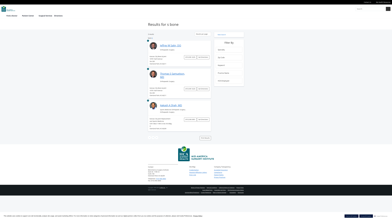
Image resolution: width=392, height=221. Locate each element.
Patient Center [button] (28, 16)
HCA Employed (223, 81)
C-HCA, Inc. (162, 187)
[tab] (229, 49)
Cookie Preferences (206, 192)
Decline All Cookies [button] (351, 216)
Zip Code (221, 57)
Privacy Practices (219, 177)
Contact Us (367, 2)
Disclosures (241, 192)
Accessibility (233, 192)
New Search (222, 35)
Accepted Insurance (221, 170)
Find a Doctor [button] (12, 16)
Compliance (218, 172)
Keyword (221, 65)
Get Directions (203, 57)
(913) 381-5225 (190, 57)
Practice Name (223, 73)
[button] (381, 216)
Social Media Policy (207, 190)
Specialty (221, 50)
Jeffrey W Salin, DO (170, 45)
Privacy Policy (197, 216)
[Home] (3, 16)
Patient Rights (219, 175)
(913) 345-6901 (190, 119)
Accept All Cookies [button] (366, 216)
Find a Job (192, 175)
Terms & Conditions (212, 187)
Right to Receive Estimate (219, 192)
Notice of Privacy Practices (198, 187)
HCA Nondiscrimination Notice (236, 190)
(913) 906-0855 (161, 179)
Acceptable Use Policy (220, 190)
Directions (58, 16)
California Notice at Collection (227, 187)
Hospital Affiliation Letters (198, 172)
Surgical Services (45, 16)
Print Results (205, 138)
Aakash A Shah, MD (171, 105)
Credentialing (194, 170)
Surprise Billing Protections (192, 192)
